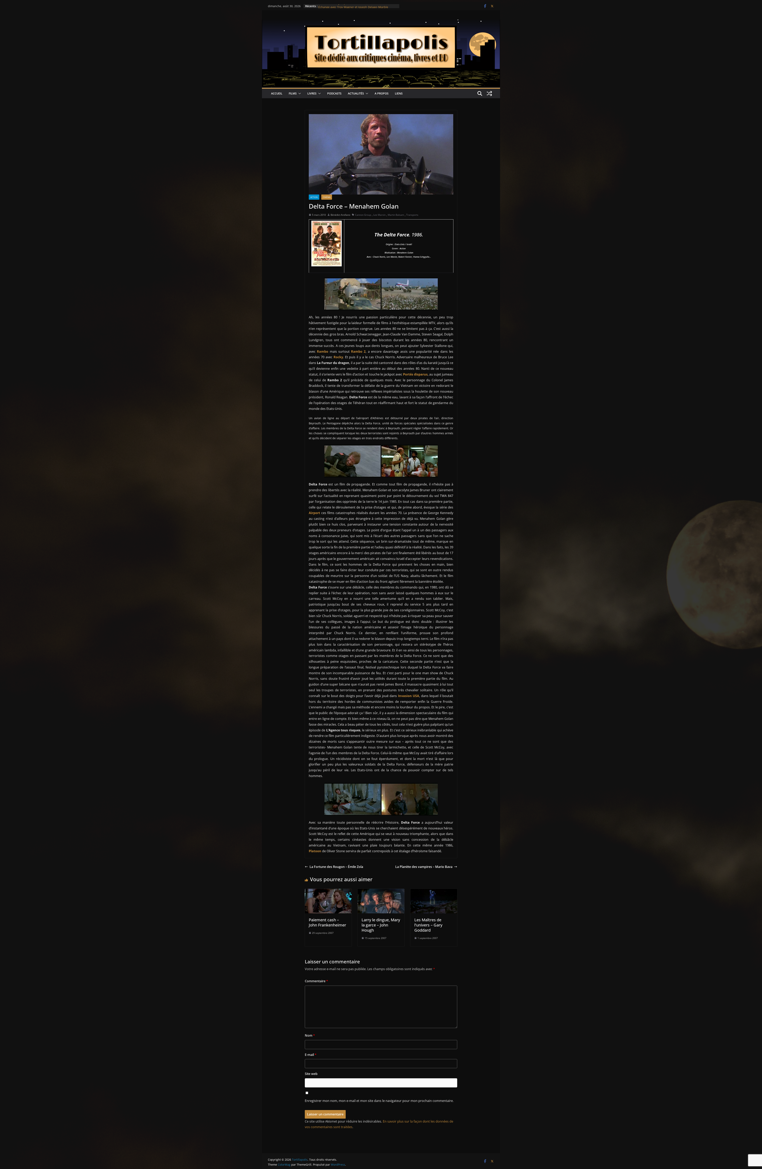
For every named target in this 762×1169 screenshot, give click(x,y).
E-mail (311, 1054)
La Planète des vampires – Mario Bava (423, 867)
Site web (311, 1074)
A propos (382, 93)
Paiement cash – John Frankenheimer (327, 922)
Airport (314, 513)
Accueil (276, 93)
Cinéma (326, 197)
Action (314, 197)
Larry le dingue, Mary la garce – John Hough (381, 925)
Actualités (356, 93)
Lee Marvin (379, 215)
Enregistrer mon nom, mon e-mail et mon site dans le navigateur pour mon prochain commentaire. (379, 1101)
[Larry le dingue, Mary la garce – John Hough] (381, 891)
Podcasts (334, 93)
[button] (299, 93)
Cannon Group (363, 215)
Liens (399, 93)
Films (293, 93)
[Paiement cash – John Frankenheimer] (328, 891)
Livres (312, 93)
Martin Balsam (396, 215)
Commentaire (316, 981)
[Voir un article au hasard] (489, 93)
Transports (412, 215)
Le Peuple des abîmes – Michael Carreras (345, 6)
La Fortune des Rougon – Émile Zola (336, 867)
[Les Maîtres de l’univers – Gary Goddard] (433, 891)
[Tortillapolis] (381, 22)
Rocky (338, 357)
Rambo (322, 351)
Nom (310, 1035)
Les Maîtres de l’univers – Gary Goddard (428, 925)
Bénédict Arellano (340, 215)
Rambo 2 (358, 351)
